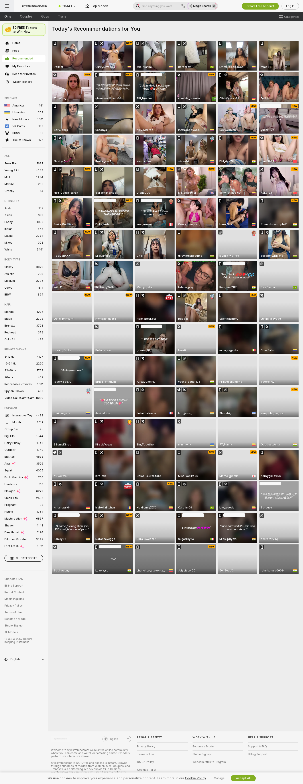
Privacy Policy (13, 605)
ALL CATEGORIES (26, 558)
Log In (290, 6)
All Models (11, 632)
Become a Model (15, 619)
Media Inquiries (14, 599)
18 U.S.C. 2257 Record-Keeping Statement (19, 640)
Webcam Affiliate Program (209, 762)
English (113, 739)
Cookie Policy (195, 778)
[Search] (183, 6)
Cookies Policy (147, 769)
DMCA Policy (145, 762)
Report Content (14, 592)
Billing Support (13, 585)
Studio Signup (13, 625)
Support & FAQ (13, 579)
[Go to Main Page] (34, 6)
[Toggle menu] (7, 6)
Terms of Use (13, 612)
